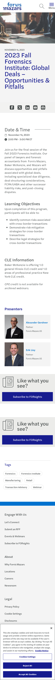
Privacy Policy (12, 606)
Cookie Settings (13, 613)
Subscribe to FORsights (27, 396)
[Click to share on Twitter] (20, 107)
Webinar (37, 487)
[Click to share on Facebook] (12, 107)
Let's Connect (12, 522)
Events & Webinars (15, 536)
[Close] (51, 628)
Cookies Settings (27, 656)
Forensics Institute (30, 473)
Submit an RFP (12, 529)
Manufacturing (12, 480)
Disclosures (11, 620)
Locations (10, 571)
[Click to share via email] (35, 107)
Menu (52, 7)
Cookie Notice (41, 650)
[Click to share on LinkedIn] (27, 107)
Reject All (27, 665)
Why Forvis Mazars (15, 564)
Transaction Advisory (16, 487)
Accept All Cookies (27, 674)
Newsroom (10, 585)
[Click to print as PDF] (43, 107)
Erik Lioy (30, 350)
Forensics (10, 473)
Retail (29, 480)
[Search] (42, 6)
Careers (9, 578)
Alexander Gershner (37, 322)
